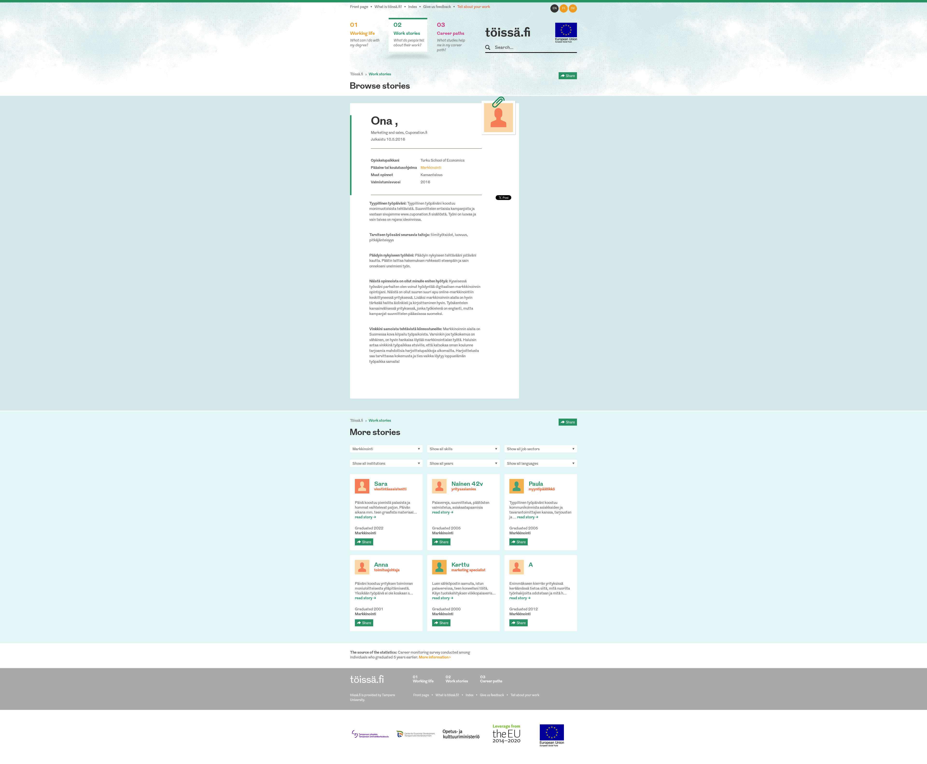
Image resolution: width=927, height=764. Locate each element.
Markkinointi (431, 168)
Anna (381, 565)
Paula (536, 484)
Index (412, 7)
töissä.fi (508, 33)
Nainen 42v (467, 484)
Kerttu (460, 565)
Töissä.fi (356, 74)
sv (573, 8)
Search (489, 47)
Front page (359, 7)
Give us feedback (437, 7)
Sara (380, 484)
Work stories (380, 74)
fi (563, 8)
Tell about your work (473, 7)
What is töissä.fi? (388, 7)
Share (570, 75)
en (555, 8)
